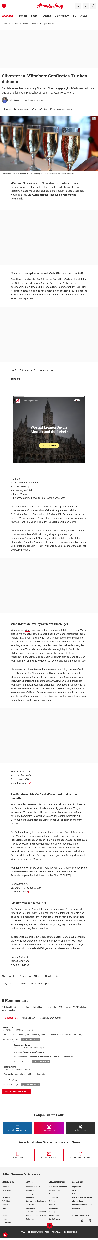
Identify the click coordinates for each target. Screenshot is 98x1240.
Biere (45, 920)
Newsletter (30, 1190)
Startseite (7, 24)
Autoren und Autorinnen (58, 1187)
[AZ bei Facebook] (73, 1220)
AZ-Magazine (54, 1215)
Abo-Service (53, 1197)
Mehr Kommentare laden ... (16, 1091)
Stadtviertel (6, 1190)
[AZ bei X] (89, 1220)
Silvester (35, 183)
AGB (74, 1190)
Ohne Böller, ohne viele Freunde (46, 187)
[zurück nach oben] (49, 1226)
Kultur (4, 1215)
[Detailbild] (94, 118)
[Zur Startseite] (50, 8)
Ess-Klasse (30, 1205)
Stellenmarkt (30, 1219)
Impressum (76, 1187)
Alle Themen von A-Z (33, 1187)
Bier (15, 976)
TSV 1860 (6, 1201)
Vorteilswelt (30, 1208)
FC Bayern (6, 1197)
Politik (83, 15)
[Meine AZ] (93, 6)
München (7, 15)
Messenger (30, 1194)
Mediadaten (53, 1208)
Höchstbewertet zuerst (50, 1018)
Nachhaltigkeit (8, 1222)
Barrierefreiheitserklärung (82, 1197)
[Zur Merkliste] (86, 6)
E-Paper (52, 1201)
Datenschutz (77, 1194)
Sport (34, 15)
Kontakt (52, 1205)
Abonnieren (53, 1194)
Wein (27, 630)
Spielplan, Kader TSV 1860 (36, 1215)
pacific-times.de (19, 891)
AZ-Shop (52, 1212)
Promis (47, 15)
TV (74, 15)
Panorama (61, 15)
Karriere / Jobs (54, 1190)
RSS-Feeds (30, 1197)
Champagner (64, 294)
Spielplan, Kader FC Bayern (36, 1212)
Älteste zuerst (28, 1018)
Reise (4, 1219)
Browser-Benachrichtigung (36, 1201)
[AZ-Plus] (4, 6)
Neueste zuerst (11, 1018)
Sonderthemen (54, 1219)
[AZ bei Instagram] (81, 1220)
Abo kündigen (77, 1201)
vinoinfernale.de (19, 783)
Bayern (23, 15)
